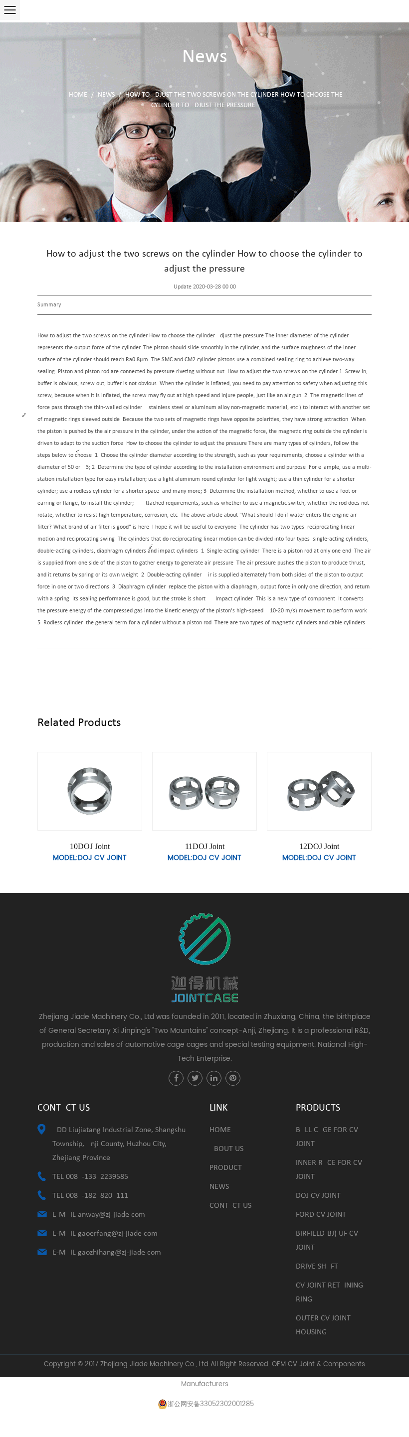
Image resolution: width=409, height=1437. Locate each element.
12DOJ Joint (319, 846)
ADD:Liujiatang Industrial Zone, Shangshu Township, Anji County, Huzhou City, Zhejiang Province (119, 1144)
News (106, 95)
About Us (226, 1149)
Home (78, 95)
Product (225, 1168)
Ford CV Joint (321, 1215)
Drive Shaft (317, 1267)
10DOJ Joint (90, 846)
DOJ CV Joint (318, 1196)
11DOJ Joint (204, 846)
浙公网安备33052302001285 (211, 1404)
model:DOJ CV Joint (90, 857)
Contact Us (230, 1206)
